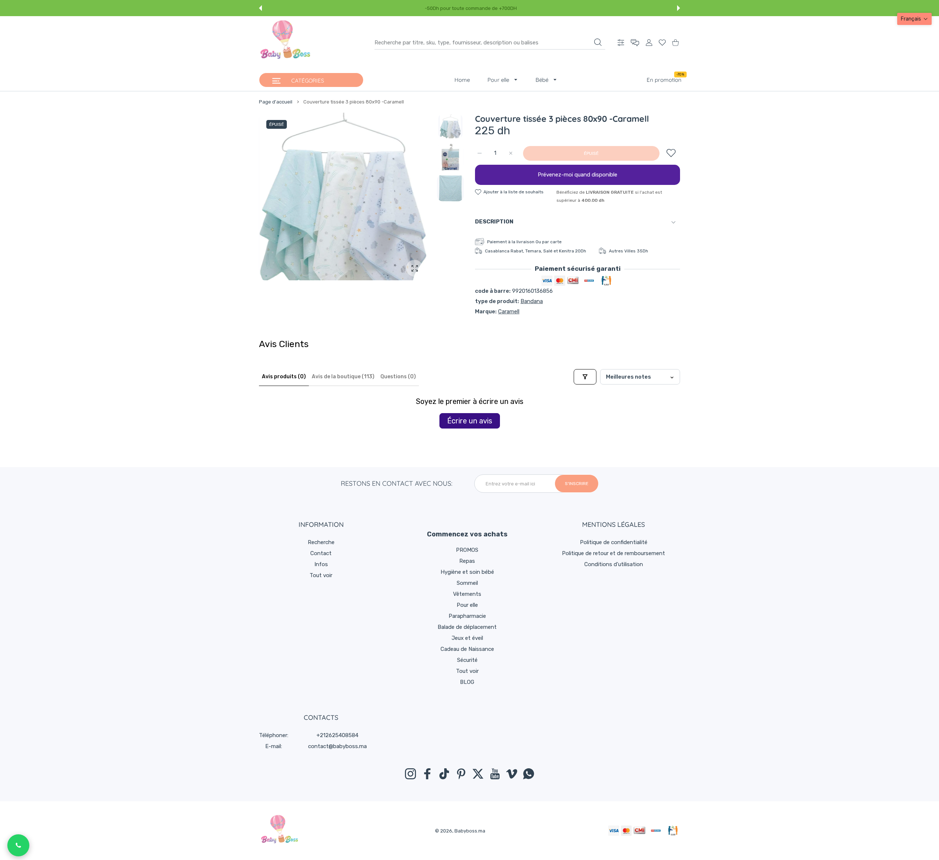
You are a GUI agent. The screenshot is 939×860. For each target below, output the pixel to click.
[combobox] (489, 43)
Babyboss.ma (469, 831)
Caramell (508, 311)
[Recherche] (598, 42)
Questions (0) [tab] (398, 376)
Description (494, 221)
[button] (260, 8)
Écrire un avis (469, 420)
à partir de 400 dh (581, 8)
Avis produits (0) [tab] (284, 376)
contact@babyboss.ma (337, 746)
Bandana (531, 301)
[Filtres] (585, 377)
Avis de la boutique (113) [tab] (343, 376)
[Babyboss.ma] (285, 42)
